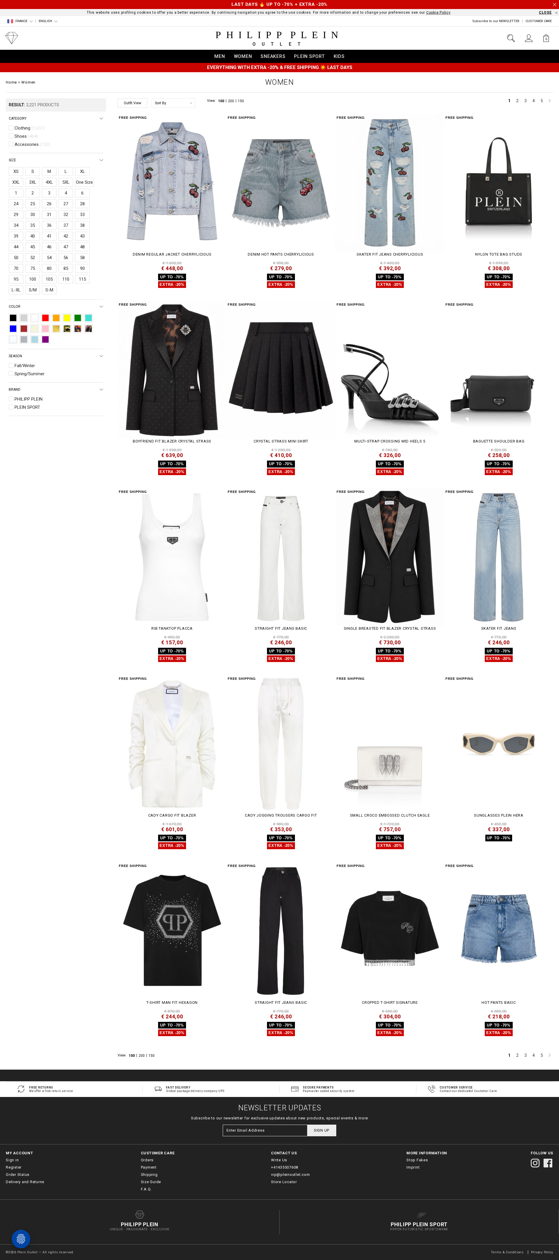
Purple (45, 339)
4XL (49, 182)
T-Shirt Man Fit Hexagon (172, 1002)
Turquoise (88, 318)
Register (14, 1167)
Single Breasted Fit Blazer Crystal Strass (390, 628)
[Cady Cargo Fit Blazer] (172, 744)
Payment (149, 1167)
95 (16, 279)
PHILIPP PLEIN (29, 399)
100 (221, 101)
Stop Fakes (417, 1160)
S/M (33, 290)
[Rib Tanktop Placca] (172, 557)
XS (16, 171)
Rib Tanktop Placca (172, 628)
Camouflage (67, 328)
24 (16, 203)
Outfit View (132, 103)
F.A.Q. (146, 1189)
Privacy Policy (542, 1252)
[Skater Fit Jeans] (498, 557)
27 (65, 203)
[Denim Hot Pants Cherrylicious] (281, 183)
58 (82, 257)
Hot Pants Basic (499, 1002)
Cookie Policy (438, 12)
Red (45, 318)
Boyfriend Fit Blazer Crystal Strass (172, 441)
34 (16, 225)
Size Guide (151, 1182)
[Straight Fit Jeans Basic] (281, 557)
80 (49, 268)
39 (16, 236)
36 (49, 225)
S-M (49, 290)
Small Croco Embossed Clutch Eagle (390, 815)
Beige (34, 328)
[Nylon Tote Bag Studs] (498, 183)
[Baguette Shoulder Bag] (498, 369)
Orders (147, 1160)
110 (65, 279)
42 (65, 236)
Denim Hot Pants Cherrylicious (281, 254)
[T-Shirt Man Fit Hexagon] (172, 931)
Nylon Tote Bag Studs (498, 254)
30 (32, 214)
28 (82, 203)
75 (32, 268)
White (34, 318)
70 (16, 268)
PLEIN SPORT (27, 407)
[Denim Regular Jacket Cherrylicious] (172, 183)
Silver (24, 339)
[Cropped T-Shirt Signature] (389, 931)
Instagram (535, 1163)
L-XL (16, 290)
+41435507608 (284, 1167)
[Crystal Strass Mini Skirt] (281, 369)
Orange (56, 318)
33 (82, 214)
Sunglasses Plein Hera (498, 815)
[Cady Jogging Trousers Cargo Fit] (281, 744)
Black (13, 318)
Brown (24, 328)
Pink (45, 328)
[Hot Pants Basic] (498, 931)
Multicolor (77, 328)
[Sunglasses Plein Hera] (498, 744)
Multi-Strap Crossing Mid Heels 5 (389, 441)
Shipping (149, 1174)
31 (49, 214)
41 (49, 236)
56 (65, 257)
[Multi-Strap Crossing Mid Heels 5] (389, 369)
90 (82, 268)
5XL (66, 182)
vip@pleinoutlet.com (290, 1174)
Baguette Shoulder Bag (499, 441)
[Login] (528, 38)
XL (82, 171)
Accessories (32, 144)
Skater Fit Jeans (498, 628)
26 (49, 203)
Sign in (12, 1160)
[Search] (511, 38)
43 (82, 236)
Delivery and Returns (25, 1182)
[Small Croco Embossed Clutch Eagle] (389, 744)
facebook (548, 1163)
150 (241, 101)
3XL (32, 182)
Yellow (67, 318)
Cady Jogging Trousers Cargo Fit (281, 815)
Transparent (13, 339)
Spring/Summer (30, 373)
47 (65, 246)
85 (65, 268)
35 (32, 225)
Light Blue (34, 339)
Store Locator (284, 1182)
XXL (16, 182)
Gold (56, 328)
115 (82, 279)
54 (49, 257)
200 (231, 101)
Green (77, 318)
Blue (13, 328)
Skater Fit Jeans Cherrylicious (390, 254)
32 (65, 214)
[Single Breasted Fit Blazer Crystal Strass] (389, 557)
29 (16, 214)
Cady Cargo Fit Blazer (172, 815)
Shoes (26, 136)
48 (82, 246)
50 (16, 257)
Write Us (279, 1160)
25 (32, 203)
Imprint (413, 1167)
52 (32, 257)
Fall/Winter (25, 365)
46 (49, 246)
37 (65, 225)
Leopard (88, 328)
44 (16, 246)
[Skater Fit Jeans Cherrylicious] (389, 183)
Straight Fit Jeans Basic (281, 628)
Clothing (30, 128)
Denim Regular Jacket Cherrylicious (172, 254)
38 (82, 225)
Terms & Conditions (508, 1252)
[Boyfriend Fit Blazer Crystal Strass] (172, 369)
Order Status (17, 1174)
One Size (84, 182)
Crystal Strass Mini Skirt (281, 441)
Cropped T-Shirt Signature (390, 1002)
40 (32, 236)
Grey (24, 318)
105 (49, 279)
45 (32, 246)
